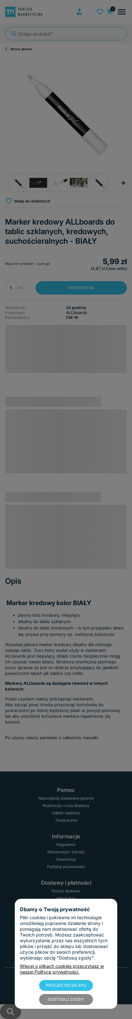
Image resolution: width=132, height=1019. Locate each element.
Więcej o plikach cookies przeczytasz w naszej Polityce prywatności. (62, 969)
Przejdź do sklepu (66, 985)
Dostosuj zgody (66, 999)
